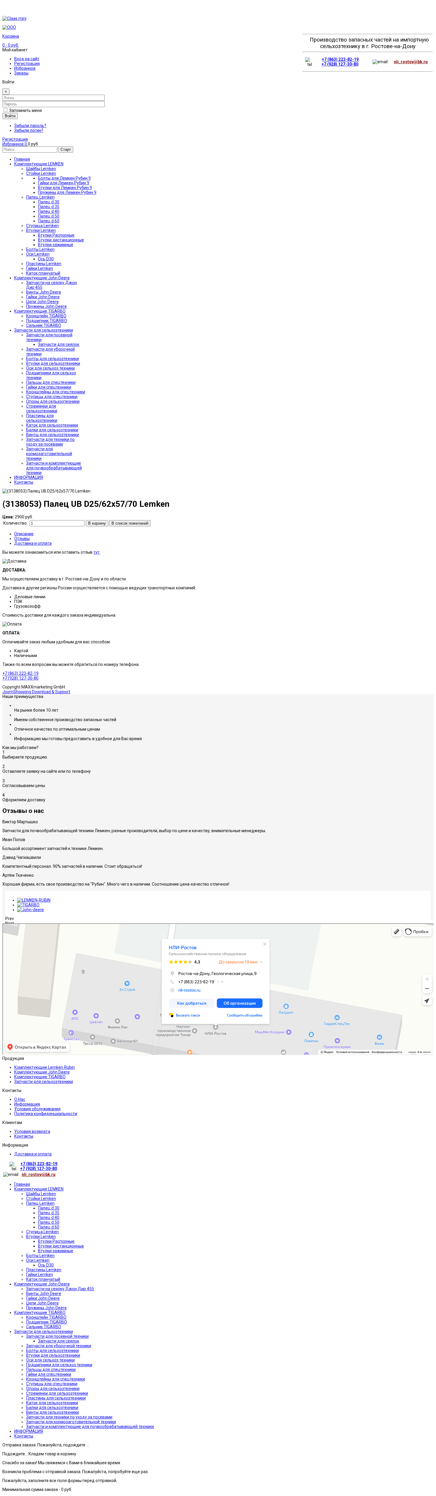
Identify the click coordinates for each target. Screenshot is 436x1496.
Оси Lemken (38, 1260)
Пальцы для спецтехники (51, 1369)
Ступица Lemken (42, 1231)
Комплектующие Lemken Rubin (44, 1067)
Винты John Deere (43, 1293)
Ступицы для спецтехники (51, 1383)
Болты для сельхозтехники (52, 1350)
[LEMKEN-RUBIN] (33, 900)
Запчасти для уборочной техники (58, 1345)
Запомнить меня (25, 110)
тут (96, 552)
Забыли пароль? (30, 125)
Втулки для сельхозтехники (53, 1355)
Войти (10, 116)
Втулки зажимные (55, 1250)
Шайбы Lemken (41, 1193)
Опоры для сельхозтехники (52, 1388)
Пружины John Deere (46, 1307)
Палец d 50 (48, 1222)
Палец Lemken (40, 1203)
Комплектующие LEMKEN (38, 1189)
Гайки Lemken (39, 1274)
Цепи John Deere (42, 1303)
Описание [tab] (24, 533)
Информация (27, 1104)
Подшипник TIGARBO (46, 1322)
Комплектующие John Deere (42, 1072)
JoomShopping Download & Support (36, 691)
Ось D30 (46, 1265)
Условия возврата (32, 1131)
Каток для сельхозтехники (52, 1402)
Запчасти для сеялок (58, 1341)
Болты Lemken (40, 1255)
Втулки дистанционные (61, 1246)
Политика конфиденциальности (45, 1113)
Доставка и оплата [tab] (33, 543)
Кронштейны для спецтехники (55, 1379)
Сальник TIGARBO (43, 1326)
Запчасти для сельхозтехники (43, 1081)
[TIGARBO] (28, 905)
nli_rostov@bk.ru (411, 61)
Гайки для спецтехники (48, 1374)
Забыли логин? (28, 130)
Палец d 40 (48, 1217)
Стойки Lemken (41, 1198)
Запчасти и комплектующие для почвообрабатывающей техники (90, 1426)
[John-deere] (30, 909)
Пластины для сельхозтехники (56, 1398)
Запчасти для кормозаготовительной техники (71, 1421)
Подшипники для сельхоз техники (59, 1364)
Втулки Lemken (41, 1236)
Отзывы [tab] (22, 538)
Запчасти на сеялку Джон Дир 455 (60, 1288)
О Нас (19, 1099)
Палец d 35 (48, 1212)
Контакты (23, 1136)
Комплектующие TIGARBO (40, 1076)
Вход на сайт (26, 58)
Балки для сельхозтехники (52, 1407)
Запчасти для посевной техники (57, 1336)
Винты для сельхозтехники (52, 1412)
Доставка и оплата (33, 1154)
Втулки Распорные (56, 1241)
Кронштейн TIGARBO (46, 1317)
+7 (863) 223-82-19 (340, 59)
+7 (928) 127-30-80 (340, 64)
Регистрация (27, 63)
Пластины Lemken (43, 1269)
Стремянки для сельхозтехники (57, 1393)
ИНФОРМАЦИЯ (28, 1431)
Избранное (25, 68)
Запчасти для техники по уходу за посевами (69, 1417)
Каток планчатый (43, 1279)
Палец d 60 (48, 1227)
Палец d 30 (48, 1208)
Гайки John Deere (43, 1298)
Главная (22, 1184)
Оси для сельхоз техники (50, 1360)
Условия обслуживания (37, 1108)
